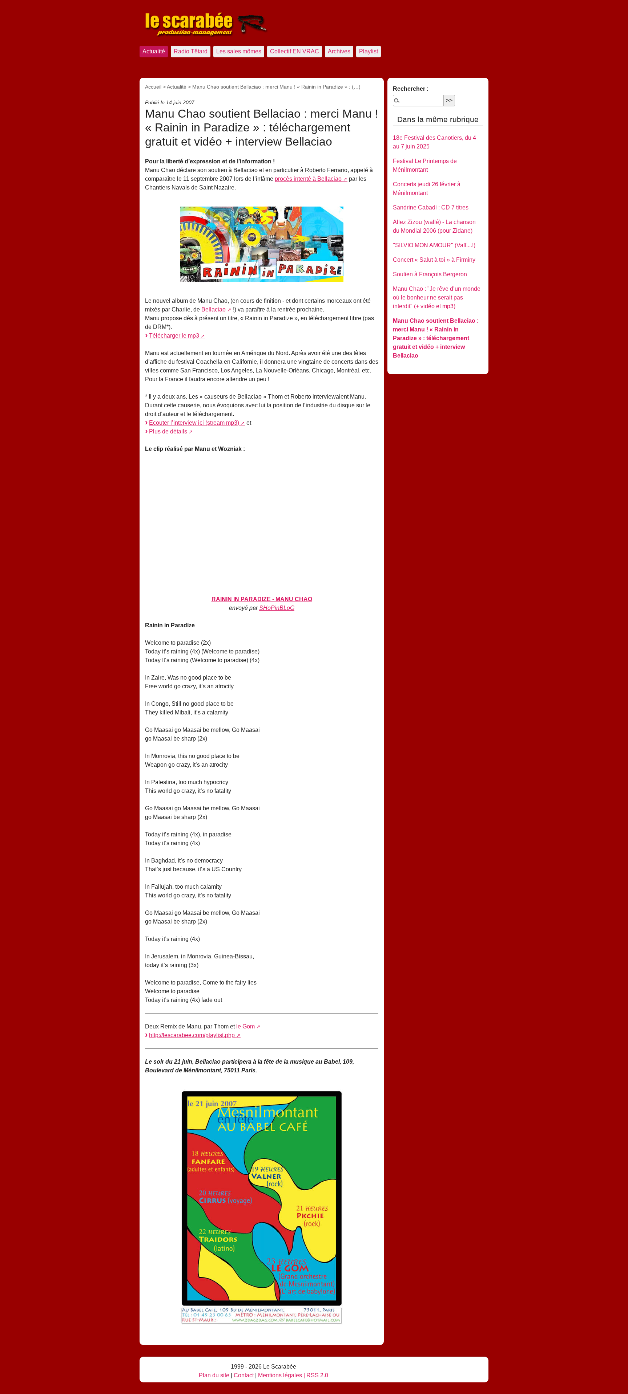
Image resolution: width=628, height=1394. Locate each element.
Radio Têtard (191, 51)
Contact (244, 1375)
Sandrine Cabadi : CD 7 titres (430, 207)
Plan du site (214, 1375)
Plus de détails (168, 431)
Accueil (153, 87)
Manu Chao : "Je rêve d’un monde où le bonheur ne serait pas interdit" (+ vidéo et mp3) (436, 297)
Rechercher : (410, 89)
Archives (339, 51)
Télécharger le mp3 (174, 336)
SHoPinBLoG (276, 608)
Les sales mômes (238, 51)
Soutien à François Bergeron (430, 274)
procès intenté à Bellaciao (308, 179)
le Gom (245, 1026)
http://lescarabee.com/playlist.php (192, 1035)
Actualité (153, 51)
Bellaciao (213, 309)
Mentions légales (280, 1375)
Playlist (368, 51)
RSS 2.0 (317, 1375)
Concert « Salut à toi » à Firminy (434, 260)
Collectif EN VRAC (294, 51)
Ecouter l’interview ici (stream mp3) (194, 423)
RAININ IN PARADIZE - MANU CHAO (262, 599)
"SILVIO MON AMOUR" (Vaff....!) (434, 245)
